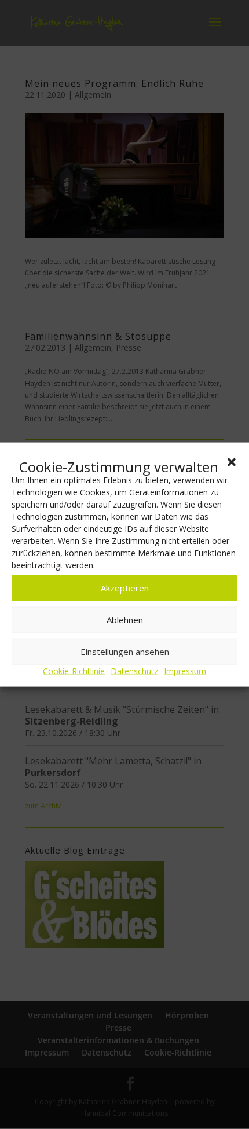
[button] (231, 462)
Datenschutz (134, 670)
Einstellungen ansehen (124, 651)
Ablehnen (125, 620)
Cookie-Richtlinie (74, 670)
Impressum (185, 670)
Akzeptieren (125, 588)
